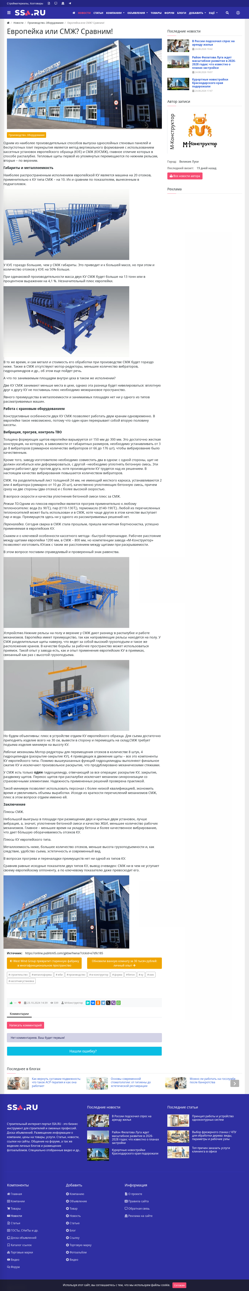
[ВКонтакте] (93, 1003)
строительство (19, 974)
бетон (131, 974)
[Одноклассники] (98, 1003)
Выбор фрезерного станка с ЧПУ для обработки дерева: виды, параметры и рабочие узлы (214, 1135)
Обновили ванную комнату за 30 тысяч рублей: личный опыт (124, 963)
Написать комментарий (25, 1025)
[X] (108, 1003)
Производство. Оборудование (26, 135)
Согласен (179, 1285)
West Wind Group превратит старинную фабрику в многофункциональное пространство (46, 963)
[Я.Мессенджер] (88, 1003)
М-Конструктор (74, 1002)
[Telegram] (71, 3)
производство (77, 974)
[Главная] (74, 13)
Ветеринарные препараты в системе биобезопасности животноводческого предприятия (213, 1082)
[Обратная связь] (57, 3)
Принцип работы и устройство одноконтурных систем (213, 1117)
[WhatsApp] (118, 1003)
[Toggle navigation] (238, 12)
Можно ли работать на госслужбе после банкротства (134, 1080)
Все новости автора (186, 176)
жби (60, 974)
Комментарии (19, 1014)
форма (118, 974)
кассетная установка (22, 981)
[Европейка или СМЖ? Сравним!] (84, 84)
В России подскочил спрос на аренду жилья (213, 42)
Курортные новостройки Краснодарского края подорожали (210, 83)
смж (151, 974)
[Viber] (113, 1003)
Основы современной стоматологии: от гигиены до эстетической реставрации (52, 1082)
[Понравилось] (11, 1003)
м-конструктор (99, 974)
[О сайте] (50, 3)
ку (142, 974)
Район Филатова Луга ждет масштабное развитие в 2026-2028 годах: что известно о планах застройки (214, 63)
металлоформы (43, 974)
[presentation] (14, 1083)
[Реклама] (64, 3)
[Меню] (9, 12)
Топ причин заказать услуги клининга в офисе (211, 1149)
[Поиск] (227, 12)
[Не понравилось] (19, 1003)
